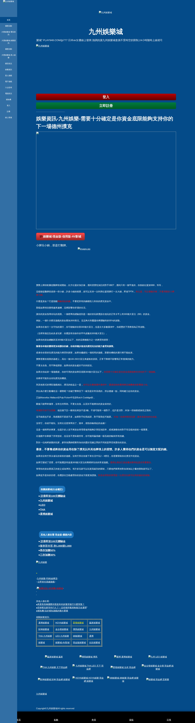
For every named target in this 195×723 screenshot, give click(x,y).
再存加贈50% (47, 550)
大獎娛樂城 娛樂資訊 (9, 42)
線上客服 (8, 118)
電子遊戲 (8, 82)
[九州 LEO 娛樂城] (157, 657)
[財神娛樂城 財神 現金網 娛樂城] (54, 679)
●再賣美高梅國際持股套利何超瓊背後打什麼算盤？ (60, 604)
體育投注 (8, 64)
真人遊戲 (8, 76)
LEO (42, 505)
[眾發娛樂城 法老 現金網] (123, 667)
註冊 (8, 112)
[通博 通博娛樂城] (123, 657)
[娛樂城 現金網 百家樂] (157, 679)
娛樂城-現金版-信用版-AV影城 (62, 236)
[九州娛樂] (41, 562)
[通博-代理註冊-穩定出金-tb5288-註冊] (50, 588)
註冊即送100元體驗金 (53, 496)
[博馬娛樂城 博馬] (88, 657)
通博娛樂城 (46, 514)
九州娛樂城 (46, 500)
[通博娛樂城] (106, 68)
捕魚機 (8, 100)
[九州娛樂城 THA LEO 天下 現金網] (88, 667)
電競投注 (8, 94)
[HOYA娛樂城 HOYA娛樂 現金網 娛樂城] (88, 679)
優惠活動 (8, 26)
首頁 (8, 20)
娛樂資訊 (8, 70)
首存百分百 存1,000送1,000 (56, 545)
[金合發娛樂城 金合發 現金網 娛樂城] (158, 667)
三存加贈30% (47, 554)
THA (42, 509)
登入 (8, 106)
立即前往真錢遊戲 (46, 582)
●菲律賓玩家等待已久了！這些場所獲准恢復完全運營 (61, 607)
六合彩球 (8, 88)
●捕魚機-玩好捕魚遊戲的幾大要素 (52, 610)
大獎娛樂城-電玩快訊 (8, 33)
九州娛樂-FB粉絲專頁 (47, 578)
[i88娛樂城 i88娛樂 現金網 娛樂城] (123, 679)
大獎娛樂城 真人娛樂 (9, 56)
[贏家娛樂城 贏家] (54, 657)
